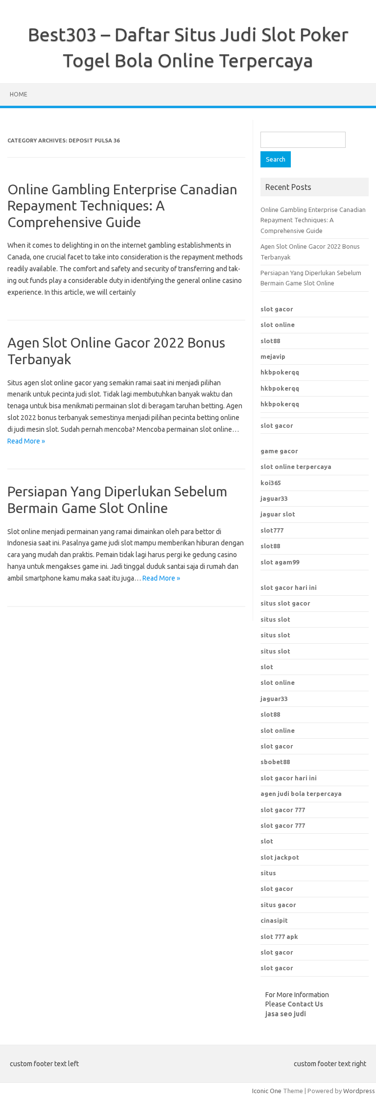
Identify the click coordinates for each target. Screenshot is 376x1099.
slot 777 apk (279, 936)
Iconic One (267, 1090)
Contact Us (305, 1004)
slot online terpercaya (295, 466)
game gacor (279, 450)
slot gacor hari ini (288, 587)
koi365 (270, 482)
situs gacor (278, 904)
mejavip (272, 356)
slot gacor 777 (282, 809)
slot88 (270, 340)
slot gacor (276, 308)
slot (266, 666)
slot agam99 (279, 562)
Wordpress (359, 1090)
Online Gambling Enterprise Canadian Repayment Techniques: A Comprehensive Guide (122, 206)
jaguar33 (274, 498)
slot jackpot (279, 857)
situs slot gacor (285, 603)
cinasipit (274, 920)
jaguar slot (277, 514)
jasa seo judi (285, 1014)
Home (18, 94)
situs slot (275, 619)
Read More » (26, 441)
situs (268, 872)
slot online (277, 324)
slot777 (271, 530)
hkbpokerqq (279, 372)
